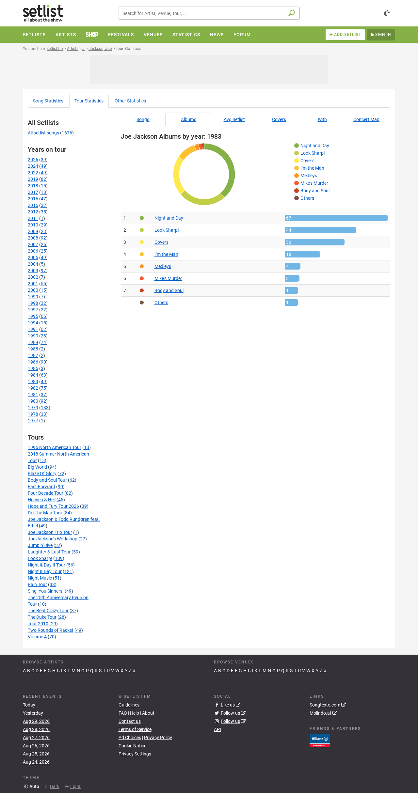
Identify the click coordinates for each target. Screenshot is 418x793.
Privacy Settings (135, 753)
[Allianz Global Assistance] (320, 740)
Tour (89, 100)
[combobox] (209, 13)
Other (130, 100)
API (217, 729)
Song (48, 100)
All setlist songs (43, 132)
